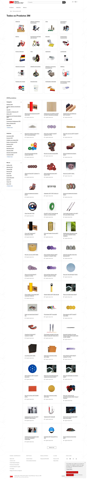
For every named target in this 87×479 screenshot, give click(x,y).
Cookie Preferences (32, 475)
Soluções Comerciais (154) (12, 152)
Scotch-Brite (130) (10, 177)
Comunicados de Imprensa (31, 460)
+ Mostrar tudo (10, 127)
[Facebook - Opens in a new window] (73, 459)
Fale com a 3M (56, 458)
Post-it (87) (9, 173)
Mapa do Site (55, 460)
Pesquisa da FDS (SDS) (45, 458)
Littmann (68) (9, 169)
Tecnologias (12, 468)
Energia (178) (9, 146)
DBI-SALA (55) (9, 167)
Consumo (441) (10, 138)
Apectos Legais (16, 475)
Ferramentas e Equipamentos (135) (13, 121)
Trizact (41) (9, 181)
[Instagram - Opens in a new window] (76, 459)
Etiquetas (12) (9, 119)
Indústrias (18, 7)
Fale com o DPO (38, 475)
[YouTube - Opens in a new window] (70, 459)
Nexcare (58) (9, 171)
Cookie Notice (69, 469)
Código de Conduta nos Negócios (16, 470)
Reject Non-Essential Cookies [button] (72, 472)
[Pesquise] (64, 2)
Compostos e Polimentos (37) (12, 111)
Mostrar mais (51, 447)
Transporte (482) (10, 154)
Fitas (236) (9, 125)
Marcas (24, 7)
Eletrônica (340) (10, 144)
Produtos (11, 7)
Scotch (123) (9, 175)
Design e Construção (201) (12, 142)
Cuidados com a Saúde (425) (12, 140)
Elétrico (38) (9, 114)
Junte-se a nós (12, 460)
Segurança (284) (10, 150)
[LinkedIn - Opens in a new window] (67, 459)
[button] (78, 475)
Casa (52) (8, 109)
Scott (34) (9, 179)
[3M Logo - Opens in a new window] (16, 2)
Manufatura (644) (10, 148)
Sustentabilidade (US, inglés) (15, 466)
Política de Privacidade (24, 475)
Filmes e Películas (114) (11, 123)
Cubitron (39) (9, 165)
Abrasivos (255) (10, 104)
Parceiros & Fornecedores (14, 464)
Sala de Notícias (29, 458)
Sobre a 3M (12, 458)
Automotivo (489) (10, 136)
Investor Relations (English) (14, 462)
